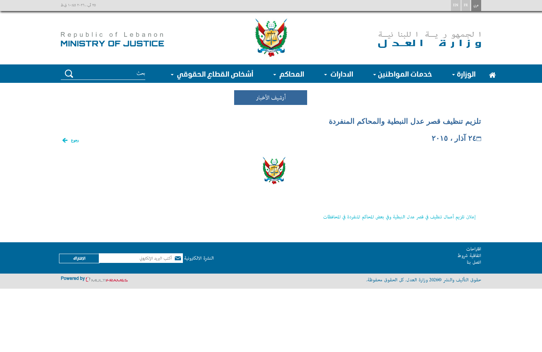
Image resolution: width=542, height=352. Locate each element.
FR (466, 5)
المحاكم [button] (291, 73)
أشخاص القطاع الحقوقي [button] (214, 73)
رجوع (75, 140)
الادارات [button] (341, 73)
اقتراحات (473, 249)
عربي (476, 5)
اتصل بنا (474, 262)
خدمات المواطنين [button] (405, 73)
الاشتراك (79, 258)
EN (455, 5)
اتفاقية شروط (469, 255)
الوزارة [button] (466, 73)
